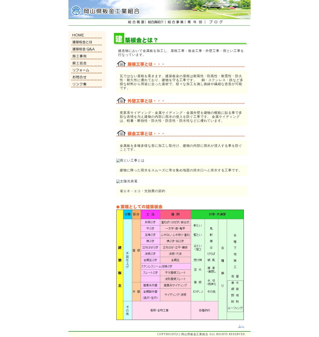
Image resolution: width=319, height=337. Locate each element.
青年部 (195, 22)
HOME (87, 34)
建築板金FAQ (87, 48)
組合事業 (175, 22)
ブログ (215, 22)
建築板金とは (87, 41)
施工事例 (87, 55)
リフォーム (87, 69)
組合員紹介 (156, 22)
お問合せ (87, 76)
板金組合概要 (136, 22)
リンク (87, 83)
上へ (241, 326)
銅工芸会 (87, 62)
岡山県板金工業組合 (103, 9)
